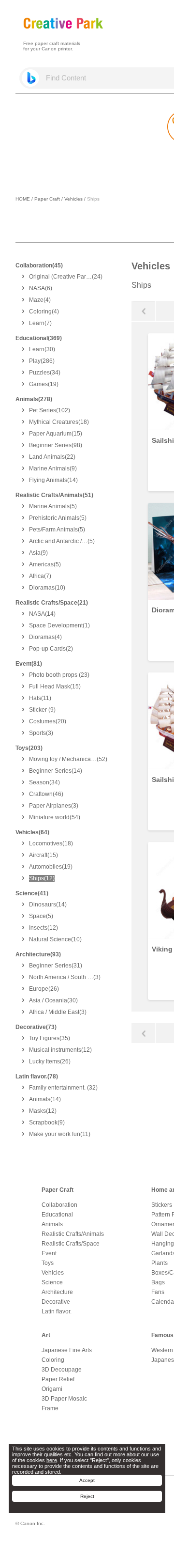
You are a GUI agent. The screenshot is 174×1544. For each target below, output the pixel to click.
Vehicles (73, 199)
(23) (59, 674)
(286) (42, 361)
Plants (159, 1263)
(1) (59, 625)
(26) (44, 988)
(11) (40, 698)
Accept (87, 1480)
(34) (44, 372)
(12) (42, 878)
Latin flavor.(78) (36, 1076)
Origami (52, 1389)
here (51, 1460)
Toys (48, 1263)
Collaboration (59, 1204)
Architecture (57, 1292)
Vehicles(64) (32, 832)
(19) (43, 384)
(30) (42, 349)
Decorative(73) (36, 1027)
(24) (65, 276)
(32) (63, 1087)
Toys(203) (29, 748)
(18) (59, 422)
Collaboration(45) (39, 265)
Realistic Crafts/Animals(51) (54, 495)
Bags (158, 1282)
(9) (53, 468)
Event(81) (28, 663)
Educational (57, 1214)
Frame (50, 1408)
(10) (47, 587)
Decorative (56, 1301)
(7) (40, 323)
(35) (49, 1038)
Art (46, 1335)
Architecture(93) (38, 954)
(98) (55, 445)
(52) (68, 759)
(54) (54, 817)
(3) (41, 733)
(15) (55, 433)
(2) (51, 648)
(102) (49, 410)
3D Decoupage (62, 1369)
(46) (46, 794)
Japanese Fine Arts (67, 1350)
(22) (52, 456)
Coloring (53, 1360)
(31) (55, 965)
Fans (157, 1292)
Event (49, 1253)
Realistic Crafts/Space (71, 1243)
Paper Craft (47, 199)
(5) (53, 506)
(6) (40, 288)
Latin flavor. (57, 1311)
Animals (52, 1224)
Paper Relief (58, 1379)
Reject (87, 1496)
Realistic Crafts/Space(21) (51, 602)
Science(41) (31, 893)
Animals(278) (33, 399)
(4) (40, 299)
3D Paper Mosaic (64, 1398)
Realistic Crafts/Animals (73, 1234)
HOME (22, 199)
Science (52, 1282)
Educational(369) (38, 338)
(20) (47, 721)
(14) (53, 480)
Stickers (161, 1204)
